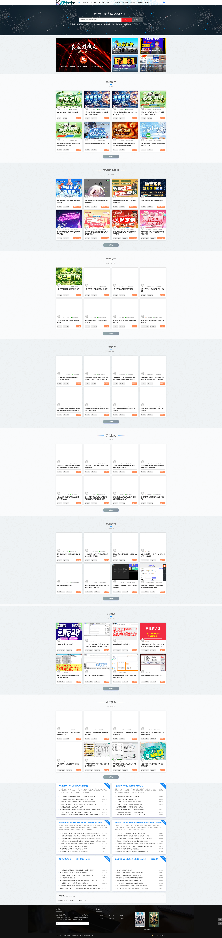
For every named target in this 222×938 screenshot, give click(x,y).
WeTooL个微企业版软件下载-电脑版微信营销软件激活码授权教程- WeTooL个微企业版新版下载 (86, 888)
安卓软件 (111, 915)
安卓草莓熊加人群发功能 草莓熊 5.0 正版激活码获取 (130, 815)
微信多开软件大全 (117, 24)
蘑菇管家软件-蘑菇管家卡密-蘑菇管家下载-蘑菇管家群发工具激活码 (78, 880)
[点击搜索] (161, 2)
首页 (79, 2)
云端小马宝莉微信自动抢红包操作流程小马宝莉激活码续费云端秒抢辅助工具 (137, 843)
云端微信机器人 (66, 730)
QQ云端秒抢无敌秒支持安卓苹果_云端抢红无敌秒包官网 (131, 885)
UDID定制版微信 (66, 198)
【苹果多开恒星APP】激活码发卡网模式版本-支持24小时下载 (76, 799)
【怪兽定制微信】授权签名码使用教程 (152, 200)
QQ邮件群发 (65, 672)
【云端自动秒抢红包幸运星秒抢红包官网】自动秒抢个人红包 (132, 836)
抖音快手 (122, 918)
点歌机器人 (73, 730)
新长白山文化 (77, 935)
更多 (162, 895)
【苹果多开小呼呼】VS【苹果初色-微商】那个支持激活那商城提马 (78, 802)
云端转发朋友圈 (122, 374)
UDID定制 (93, 2)
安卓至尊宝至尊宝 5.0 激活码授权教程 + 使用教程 (129, 807)
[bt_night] (220, 920)
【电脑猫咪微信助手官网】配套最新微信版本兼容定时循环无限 (77, 870)
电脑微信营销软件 (94, 551)
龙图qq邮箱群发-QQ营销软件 (121, 644)
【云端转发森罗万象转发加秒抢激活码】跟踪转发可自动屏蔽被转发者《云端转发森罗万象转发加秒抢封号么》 (124, 379)
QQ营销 (132, 2)
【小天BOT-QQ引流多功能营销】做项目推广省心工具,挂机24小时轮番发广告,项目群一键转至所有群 (97, 646)
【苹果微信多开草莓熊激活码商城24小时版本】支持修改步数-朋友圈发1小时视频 (82, 815)
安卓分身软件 (75, 286)
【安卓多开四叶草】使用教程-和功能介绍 (68, 289)
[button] (109, 55)
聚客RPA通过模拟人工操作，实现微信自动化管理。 (74, 872)
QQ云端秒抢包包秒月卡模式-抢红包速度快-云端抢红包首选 (132, 888)
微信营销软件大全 (62, 900)
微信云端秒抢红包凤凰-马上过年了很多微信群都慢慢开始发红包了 (134, 846)
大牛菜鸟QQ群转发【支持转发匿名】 (95, 675)
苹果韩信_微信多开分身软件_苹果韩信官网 (97, 143)
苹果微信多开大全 (146, 24)
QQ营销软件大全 (122, 672)
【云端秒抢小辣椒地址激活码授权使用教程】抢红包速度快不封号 (134, 838)
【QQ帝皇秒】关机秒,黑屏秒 (65, 644)
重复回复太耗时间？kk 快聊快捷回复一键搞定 (75, 859)
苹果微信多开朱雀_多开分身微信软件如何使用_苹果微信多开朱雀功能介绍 (80, 809)
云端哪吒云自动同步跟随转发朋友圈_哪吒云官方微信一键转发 (77, 843)
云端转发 (117, 2)
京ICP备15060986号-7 (159, 935)
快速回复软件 (65, 551)
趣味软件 (140, 2)
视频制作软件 (157, 730)
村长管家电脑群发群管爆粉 (64, 585)
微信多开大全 (127, 24)
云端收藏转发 (130, 374)
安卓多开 (101, 2)
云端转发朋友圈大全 (67, 374)
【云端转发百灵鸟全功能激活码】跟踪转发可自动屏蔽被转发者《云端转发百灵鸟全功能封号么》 (68, 411)
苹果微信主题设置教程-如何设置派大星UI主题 (128, 875)
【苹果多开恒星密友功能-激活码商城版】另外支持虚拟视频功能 (77, 796)
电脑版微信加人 (103, 551)
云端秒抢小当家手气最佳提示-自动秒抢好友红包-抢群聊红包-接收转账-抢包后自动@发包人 (69, 468)
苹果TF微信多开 (73, 109)
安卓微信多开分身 (66, 286)
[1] (83, 55)
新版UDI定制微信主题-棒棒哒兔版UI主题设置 (128, 880)
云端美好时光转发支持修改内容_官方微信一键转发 (73, 849)
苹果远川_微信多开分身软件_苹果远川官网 (69, 112)
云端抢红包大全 (98, 24)
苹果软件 (85, 2)
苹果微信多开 (136, 24)
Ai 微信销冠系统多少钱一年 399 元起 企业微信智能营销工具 (76, 875)
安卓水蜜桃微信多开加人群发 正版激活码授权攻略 (130, 812)
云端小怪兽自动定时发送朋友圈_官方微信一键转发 (73, 846)
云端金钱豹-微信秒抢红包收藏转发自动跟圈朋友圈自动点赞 (132, 851)
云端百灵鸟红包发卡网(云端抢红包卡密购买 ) (128, 849)
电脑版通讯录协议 (131, 582)
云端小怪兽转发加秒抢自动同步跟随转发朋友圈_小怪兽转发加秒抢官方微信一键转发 (96, 379)
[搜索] (126, 20)
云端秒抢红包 (80, 24)
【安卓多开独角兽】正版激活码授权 (123, 289)
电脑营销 (125, 2)
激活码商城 (89, 24)
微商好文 (148, 2)
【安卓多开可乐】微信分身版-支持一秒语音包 (128, 802)
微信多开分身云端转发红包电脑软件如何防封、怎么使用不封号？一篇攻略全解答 (143, 859)
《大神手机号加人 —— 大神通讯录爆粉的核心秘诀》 (74, 883)
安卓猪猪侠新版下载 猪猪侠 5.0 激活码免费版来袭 (130, 809)
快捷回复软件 (73, 551)
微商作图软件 (149, 730)
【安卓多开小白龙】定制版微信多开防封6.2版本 (129, 804)
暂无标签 (120, 551)
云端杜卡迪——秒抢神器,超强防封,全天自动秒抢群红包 (131, 833)
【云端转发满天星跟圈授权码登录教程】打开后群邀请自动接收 (80, 822)
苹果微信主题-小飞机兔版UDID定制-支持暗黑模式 (129, 883)
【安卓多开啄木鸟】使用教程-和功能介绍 (96, 289)
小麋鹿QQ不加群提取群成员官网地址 (151, 675)
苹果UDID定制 (75, 198)
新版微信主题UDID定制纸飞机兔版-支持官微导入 (129, 872)
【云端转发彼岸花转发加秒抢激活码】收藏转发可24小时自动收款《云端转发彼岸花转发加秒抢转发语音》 (152, 379)
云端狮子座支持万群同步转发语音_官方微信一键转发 (74, 851)
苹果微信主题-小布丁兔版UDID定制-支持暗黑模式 (129, 878)
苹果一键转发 (65, 109)
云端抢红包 (107, 24)
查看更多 (111, 156)
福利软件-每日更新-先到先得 (124, 870)
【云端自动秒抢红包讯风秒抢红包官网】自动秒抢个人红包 (132, 841)
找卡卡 (68, 935)
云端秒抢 (109, 2)
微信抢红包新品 (73, 463)
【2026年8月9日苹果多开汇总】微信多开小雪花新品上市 (75, 812)
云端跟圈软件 (76, 374)
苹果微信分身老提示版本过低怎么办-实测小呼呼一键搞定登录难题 (78, 804)
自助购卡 (137, 20)
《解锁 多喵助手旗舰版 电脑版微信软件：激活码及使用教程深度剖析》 (79, 885)
